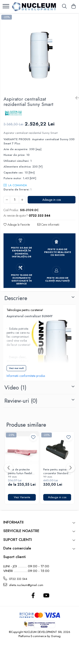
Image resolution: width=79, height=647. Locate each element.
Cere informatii (49, 224)
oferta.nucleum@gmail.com (25, 585)
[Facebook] (33, 596)
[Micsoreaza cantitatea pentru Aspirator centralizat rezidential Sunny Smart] (7, 199)
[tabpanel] (39, 53)
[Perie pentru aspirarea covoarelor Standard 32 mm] (57, 448)
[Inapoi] (75, 98)
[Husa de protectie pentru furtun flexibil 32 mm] (22, 448)
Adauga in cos (51, 199)
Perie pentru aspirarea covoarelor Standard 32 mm (56, 472)
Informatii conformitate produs (26, 376)
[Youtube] (46, 596)
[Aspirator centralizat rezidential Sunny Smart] (39, 53)
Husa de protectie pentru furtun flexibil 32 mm (20, 472)
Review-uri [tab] (20, 400)
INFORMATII (13, 522)
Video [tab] (15, 387)
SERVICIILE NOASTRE (21, 530)
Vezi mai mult (16, 368)
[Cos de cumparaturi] (73, 6)
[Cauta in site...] (64, 6)
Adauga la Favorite (18, 224)
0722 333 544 (17, 579)
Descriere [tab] (15, 298)
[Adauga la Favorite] (33, 437)
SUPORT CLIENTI (17, 539)
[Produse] (6, 6)
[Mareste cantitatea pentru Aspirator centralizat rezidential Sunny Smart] (22, 199)
